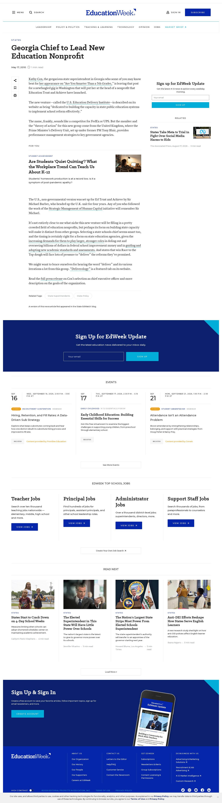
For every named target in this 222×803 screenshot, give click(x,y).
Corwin (189, 441)
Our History (77, 764)
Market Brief (175, 27)
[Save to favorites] (15, 88)
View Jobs (23, 527)
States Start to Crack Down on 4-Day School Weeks (30, 619)
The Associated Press (160, 146)
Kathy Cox (35, 79)
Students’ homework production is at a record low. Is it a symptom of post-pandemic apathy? (62, 180)
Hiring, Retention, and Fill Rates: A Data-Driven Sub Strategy (39, 418)
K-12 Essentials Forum (113, 409)
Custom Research (185, 781)
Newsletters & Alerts (151, 764)
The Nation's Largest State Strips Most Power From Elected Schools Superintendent (134, 623)
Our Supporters (79, 775)
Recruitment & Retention (37, 409)
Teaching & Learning (98, 27)
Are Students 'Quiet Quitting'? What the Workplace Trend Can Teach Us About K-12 (63, 167)
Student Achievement (41, 156)
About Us (77, 753)
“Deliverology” (80, 269)
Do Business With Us (187, 753)
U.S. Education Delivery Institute (88, 102)
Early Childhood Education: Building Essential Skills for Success (107, 416)
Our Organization (80, 759)
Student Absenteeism (173, 409)
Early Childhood (90, 409)
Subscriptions (148, 759)
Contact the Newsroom (118, 775)
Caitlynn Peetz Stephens (23, 639)
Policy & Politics (68, 27)
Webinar (57, 409)
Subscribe (198, 12)
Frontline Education (56, 441)
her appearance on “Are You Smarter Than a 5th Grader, (75, 83)
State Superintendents (59, 296)
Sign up (142, 356)
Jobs (157, 27)
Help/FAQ (111, 764)
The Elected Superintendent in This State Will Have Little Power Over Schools (80, 623)
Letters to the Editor (116, 759)
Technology (125, 27)
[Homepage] (111, 12)
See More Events (111, 465)
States (16, 40)
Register (18, 441)
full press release (52, 279)
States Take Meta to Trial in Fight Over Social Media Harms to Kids (169, 136)
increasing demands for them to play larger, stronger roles (66, 241)
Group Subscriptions (151, 770)
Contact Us (112, 753)
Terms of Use (103, 790)
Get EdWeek (147, 753)
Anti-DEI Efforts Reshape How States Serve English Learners (186, 621)
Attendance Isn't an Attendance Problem (173, 418)
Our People (77, 770)
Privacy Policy (124, 790)
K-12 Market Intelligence (187, 776)
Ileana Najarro (174, 642)
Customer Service (115, 770)
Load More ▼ (111, 672)
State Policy (83, 296)
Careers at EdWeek (81, 780)
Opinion (144, 27)
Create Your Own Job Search (110, 551)
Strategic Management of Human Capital (75, 208)
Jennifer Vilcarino (71, 646)
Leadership (43, 27)
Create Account (27, 714)
